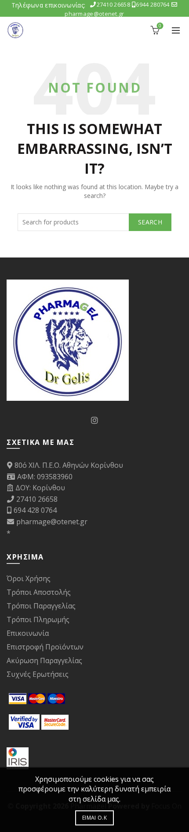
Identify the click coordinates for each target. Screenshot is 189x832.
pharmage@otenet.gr (51, 521)
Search (150, 222)
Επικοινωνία (28, 633)
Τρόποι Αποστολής (39, 592)
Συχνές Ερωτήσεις (38, 674)
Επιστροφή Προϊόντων (45, 647)
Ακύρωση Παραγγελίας (44, 660)
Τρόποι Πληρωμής (38, 619)
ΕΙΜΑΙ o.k (94, 817)
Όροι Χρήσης (29, 578)
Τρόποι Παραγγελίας (41, 606)
